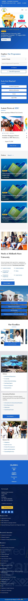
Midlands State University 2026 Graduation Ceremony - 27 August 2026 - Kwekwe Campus (13, 35)
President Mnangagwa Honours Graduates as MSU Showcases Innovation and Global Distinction (11, 137)
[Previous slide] (4, 20)
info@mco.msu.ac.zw (7, 503)
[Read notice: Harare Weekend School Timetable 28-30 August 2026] (14, 169)
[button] (13, 71)
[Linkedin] (12, 512)
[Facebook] (2, 512)
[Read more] (12, 117)
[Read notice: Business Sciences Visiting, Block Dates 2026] (14, 191)
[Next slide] (24, 20)
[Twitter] (5, 512)
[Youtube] (9, 512)
